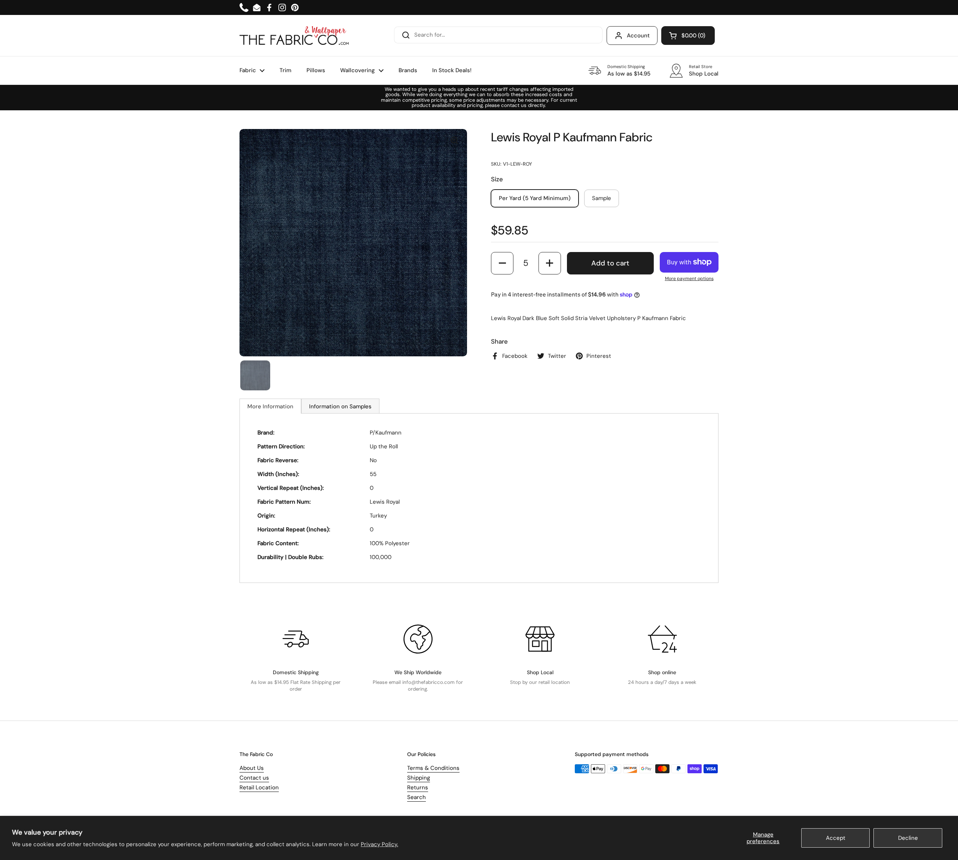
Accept (835, 838)
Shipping (418, 777)
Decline (908, 838)
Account (638, 35)
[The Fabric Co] (294, 35)
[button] (688, 35)
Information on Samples (340, 406)
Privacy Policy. (379, 844)
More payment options (689, 279)
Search (416, 797)
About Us (252, 768)
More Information (270, 406)
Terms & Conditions (433, 768)
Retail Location (259, 787)
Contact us (254, 777)
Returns (417, 787)
